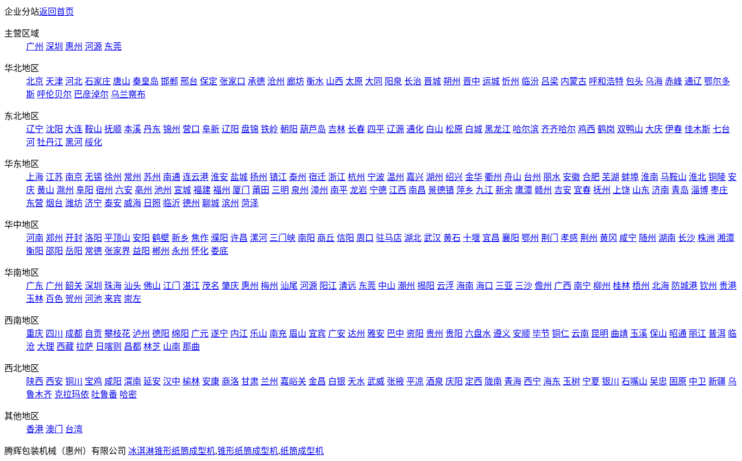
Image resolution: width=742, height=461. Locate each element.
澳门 (54, 429)
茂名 (210, 285)
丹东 (152, 129)
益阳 (141, 251)
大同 (373, 81)
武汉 (432, 237)
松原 (454, 129)
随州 (647, 237)
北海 (660, 285)
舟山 (512, 177)
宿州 (104, 190)
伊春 (673, 129)
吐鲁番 (104, 394)
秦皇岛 (146, 81)
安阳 (141, 237)
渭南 (132, 381)
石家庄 (98, 81)
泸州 (141, 333)
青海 (512, 381)
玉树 (571, 381)
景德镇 (441, 190)
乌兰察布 (128, 94)
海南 (465, 285)
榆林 (191, 381)
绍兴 (454, 177)
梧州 (641, 285)
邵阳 (54, 251)
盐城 (239, 177)
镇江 (278, 177)
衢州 (493, 177)
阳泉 (393, 81)
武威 (376, 381)
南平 (339, 190)
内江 (239, 333)
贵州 (434, 333)
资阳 (415, 333)
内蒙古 (574, 81)
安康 (210, 381)
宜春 (582, 190)
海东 (552, 381)
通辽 (693, 81)
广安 (336, 333)
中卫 (697, 381)
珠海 (113, 285)
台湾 (74, 429)
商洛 (230, 381)
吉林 (336, 129)
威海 (132, 203)
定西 (473, 381)
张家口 (232, 81)
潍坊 (74, 203)
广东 (34, 285)
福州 (221, 190)
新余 (504, 190)
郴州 (160, 251)
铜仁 (560, 333)
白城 (473, 129)
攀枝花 (117, 333)
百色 (54, 298)
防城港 (684, 285)
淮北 (697, 177)
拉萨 (84, 346)
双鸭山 (630, 129)
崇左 (132, 298)
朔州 (452, 81)
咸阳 (113, 381)
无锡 (93, 177)
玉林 (34, 298)
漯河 (258, 237)
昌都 (132, 346)
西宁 (532, 381)
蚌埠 (630, 177)
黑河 (74, 142)
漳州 (319, 190)
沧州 (276, 81)
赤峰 (673, 81)
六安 (124, 190)
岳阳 (74, 251)
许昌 (239, 237)
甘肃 (250, 381)
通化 (415, 129)
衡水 (315, 81)
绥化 (93, 142)
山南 (171, 346)
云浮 (445, 285)
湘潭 (725, 237)
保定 (208, 81)
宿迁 (317, 177)
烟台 (54, 203)
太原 (354, 81)
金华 (473, 177)
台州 (532, 177)
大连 (74, 129)
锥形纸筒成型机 (247, 451)
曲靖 (619, 333)
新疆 (717, 381)
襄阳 (510, 237)
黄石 (452, 237)
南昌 (417, 190)
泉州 (300, 190)
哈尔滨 (526, 129)
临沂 (171, 203)
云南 (580, 333)
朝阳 (289, 129)
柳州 (602, 285)
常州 (132, 177)
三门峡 (282, 237)
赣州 (543, 190)
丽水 (552, 177)
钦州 (708, 285)
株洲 (706, 237)
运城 (491, 81)
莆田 (260, 190)
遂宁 (219, 333)
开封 (74, 237)
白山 (434, 129)
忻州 (510, 81)
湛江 (191, 285)
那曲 (191, 346)
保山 (658, 333)
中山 (386, 285)
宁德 (378, 190)
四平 (376, 129)
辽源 (395, 129)
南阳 (306, 237)
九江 (484, 190)
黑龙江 (498, 129)
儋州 (543, 285)
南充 (278, 333)
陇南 (493, 381)
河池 (93, 298)
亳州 (143, 190)
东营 (34, 203)
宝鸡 (93, 381)
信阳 (345, 237)
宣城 (182, 190)
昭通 (678, 333)
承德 (256, 81)
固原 (678, 381)
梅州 (269, 285)
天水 (356, 381)
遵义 (502, 333)
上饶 (621, 190)
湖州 (434, 177)
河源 (93, 46)
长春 (356, 129)
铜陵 (717, 177)
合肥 (591, 177)
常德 (93, 251)
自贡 (93, 333)
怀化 (200, 251)
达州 (356, 333)
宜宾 (317, 333)
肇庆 (230, 285)
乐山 (258, 333)
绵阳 (180, 333)
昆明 (599, 333)
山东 (641, 190)
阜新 (210, 129)
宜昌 (491, 237)
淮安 (219, 177)
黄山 (45, 190)
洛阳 (93, 237)
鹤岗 (606, 129)
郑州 (54, 237)
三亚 (504, 285)
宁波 (376, 177)
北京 (34, 81)
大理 (45, 346)
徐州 (113, 177)
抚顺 (113, 129)
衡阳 (34, 251)
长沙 (686, 237)
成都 (74, 333)
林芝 (152, 346)
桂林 (621, 285)
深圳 (54, 46)
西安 (54, 381)
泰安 (113, 203)
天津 (54, 81)
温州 (395, 177)
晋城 (432, 81)
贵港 (728, 285)
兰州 (269, 381)
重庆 (34, 333)
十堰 (471, 237)
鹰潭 (523, 190)
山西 (334, 81)
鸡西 (586, 129)
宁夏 (591, 381)
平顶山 (117, 237)
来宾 (113, 298)
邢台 (189, 81)
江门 (171, 285)
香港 (34, 429)
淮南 (649, 177)
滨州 (230, 203)
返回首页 (56, 11)
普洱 (717, 333)
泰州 (297, 177)
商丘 (326, 237)
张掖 (395, 381)
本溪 (132, 129)
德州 (191, 203)
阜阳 (84, 190)
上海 (34, 177)
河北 (74, 81)
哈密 (128, 394)
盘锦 (250, 129)
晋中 (471, 81)
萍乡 (465, 190)
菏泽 (250, 203)
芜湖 (610, 177)
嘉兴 (415, 177)
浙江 (336, 177)
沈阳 (54, 129)
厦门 (241, 190)
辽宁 (34, 129)
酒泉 (434, 381)
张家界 (117, 251)
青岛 (680, 190)
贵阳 (454, 333)
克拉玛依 (71, 394)
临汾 (530, 81)
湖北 (413, 237)
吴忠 (658, 381)
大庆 (654, 129)
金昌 (317, 381)
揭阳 (426, 285)
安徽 (571, 177)
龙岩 (358, 190)
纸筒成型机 (302, 451)
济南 (660, 190)
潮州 (406, 285)
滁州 (65, 190)
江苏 (54, 177)
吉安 (562, 190)
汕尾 (289, 285)
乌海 (654, 81)
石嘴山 (634, 381)
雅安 (376, 333)
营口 (191, 129)
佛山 (152, 285)
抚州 (602, 190)
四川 (54, 333)
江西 (397, 190)
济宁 (93, 203)
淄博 (699, 190)
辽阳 (230, 129)
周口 (365, 237)
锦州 (171, 129)
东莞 (113, 46)
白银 (336, 381)
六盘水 (478, 333)
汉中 (171, 381)
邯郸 (169, 81)
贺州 (74, 298)
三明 (280, 190)
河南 (34, 237)
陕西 (34, 381)
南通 (171, 177)
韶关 (74, 285)
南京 (74, 177)
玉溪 (638, 333)
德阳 (160, 333)
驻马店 (389, 237)
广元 (200, 333)
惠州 (74, 46)
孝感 (569, 237)
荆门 (549, 237)
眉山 (297, 333)
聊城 (210, 203)
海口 (484, 285)
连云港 (196, 177)
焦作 (200, 237)
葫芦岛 (313, 129)
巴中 (395, 333)
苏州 (152, 177)
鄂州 (530, 237)
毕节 (541, 333)
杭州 (356, 177)
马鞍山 (674, 177)
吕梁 (549, 81)
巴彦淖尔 (91, 94)
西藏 (65, 346)
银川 (610, 381)
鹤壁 (160, 237)
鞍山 (93, 129)
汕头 (132, 285)
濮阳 (219, 237)
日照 (152, 203)
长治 (413, 81)
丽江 (697, 333)
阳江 (328, 285)
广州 (34, 46)
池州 (163, 190)
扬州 (258, 177)
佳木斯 (697, 129)
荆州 (589, 237)
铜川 (74, 381)
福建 (202, 190)
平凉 (415, 381)
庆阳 (454, 381)
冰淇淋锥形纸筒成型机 (171, 451)
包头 (634, 81)
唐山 (121, 81)
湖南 (667, 237)
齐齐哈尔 (558, 129)
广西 (562, 285)
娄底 (219, 251)
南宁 (582, 285)
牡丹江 (50, 142)
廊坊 (295, 81)
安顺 (521, 333)
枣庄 (719, 190)
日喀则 (109, 346)
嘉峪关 (293, 381)
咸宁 (628, 237)
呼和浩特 (606, 81)
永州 (180, 251)
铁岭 (269, 129)
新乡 (180, 237)
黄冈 (608, 237)
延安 (152, 381)
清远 (347, 285)
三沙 (523, 285)
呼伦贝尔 (54, 94)
